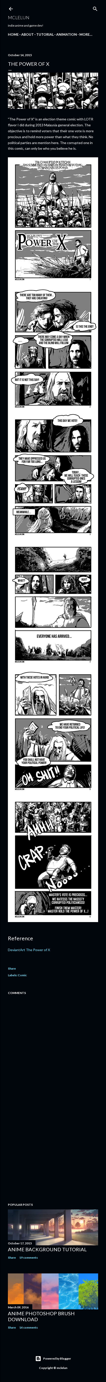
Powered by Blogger (57, 1358)
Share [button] (12, 968)
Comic (22, 975)
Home (13, 34)
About (27, 34)
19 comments (28, 1257)
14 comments (28, 1327)
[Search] (95, 8)
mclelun (18, 17)
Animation (66, 34)
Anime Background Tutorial (47, 1249)
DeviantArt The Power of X (29, 950)
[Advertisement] (53, 1156)
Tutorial (45, 34)
